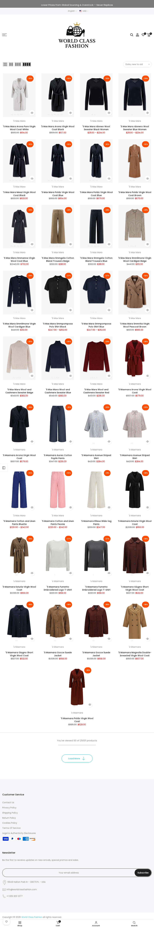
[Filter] (4, 468)
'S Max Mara (19, 120)
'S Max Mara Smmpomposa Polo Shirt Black (58, 325)
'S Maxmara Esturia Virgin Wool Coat (135, 523)
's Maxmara (135, 383)
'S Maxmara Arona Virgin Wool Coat (134, 391)
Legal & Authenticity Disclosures (19, 833)
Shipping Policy (10, 812)
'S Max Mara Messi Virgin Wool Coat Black (19, 194)
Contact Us (8, 802)
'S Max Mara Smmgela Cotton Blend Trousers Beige (58, 259)
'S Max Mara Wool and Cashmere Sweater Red (96, 391)
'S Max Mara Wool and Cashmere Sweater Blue (58, 391)
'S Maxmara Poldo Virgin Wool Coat (77, 720)
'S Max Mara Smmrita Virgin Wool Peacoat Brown (134, 325)
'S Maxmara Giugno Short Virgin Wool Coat (135, 588)
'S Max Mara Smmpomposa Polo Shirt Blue (96, 325)
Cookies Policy (9, 822)
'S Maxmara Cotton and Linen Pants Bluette (19, 523)
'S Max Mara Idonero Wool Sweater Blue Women (134, 128)
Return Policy (9, 817)
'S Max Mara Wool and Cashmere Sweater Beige (19, 391)
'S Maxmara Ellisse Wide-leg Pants (96, 523)
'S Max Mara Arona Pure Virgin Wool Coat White (19, 128)
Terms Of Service (11, 828)
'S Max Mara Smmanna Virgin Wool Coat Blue (19, 259)
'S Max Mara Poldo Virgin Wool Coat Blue (57, 194)
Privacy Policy (9, 807)
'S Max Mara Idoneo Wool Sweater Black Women (96, 128)
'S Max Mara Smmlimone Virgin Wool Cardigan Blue (19, 325)
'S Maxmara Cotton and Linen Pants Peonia (58, 523)
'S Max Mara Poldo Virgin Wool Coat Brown (134, 194)
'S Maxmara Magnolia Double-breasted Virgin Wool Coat (134, 654)
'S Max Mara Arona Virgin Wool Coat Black (57, 128)
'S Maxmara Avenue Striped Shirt (96, 457)
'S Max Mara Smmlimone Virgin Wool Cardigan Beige (134, 259)
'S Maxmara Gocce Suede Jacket (58, 654)
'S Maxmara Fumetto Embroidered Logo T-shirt (58, 588)
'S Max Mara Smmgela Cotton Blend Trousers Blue (96, 259)
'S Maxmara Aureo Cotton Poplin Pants (58, 457)
